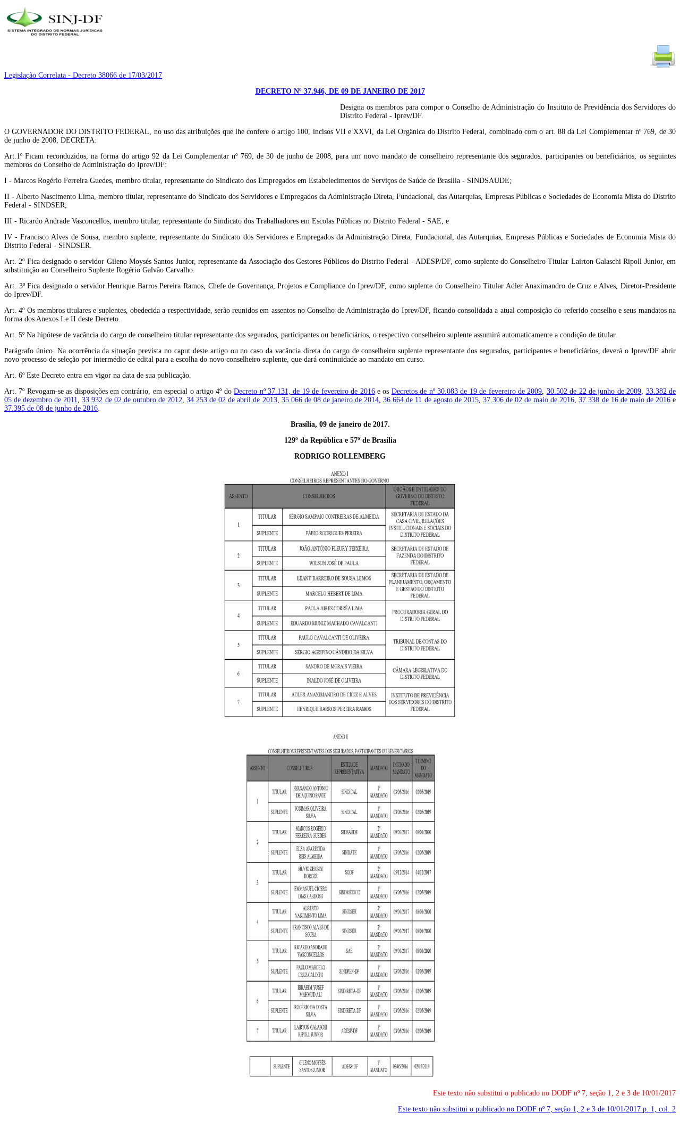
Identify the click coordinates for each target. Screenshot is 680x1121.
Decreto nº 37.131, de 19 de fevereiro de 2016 (304, 391)
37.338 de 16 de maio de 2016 (624, 400)
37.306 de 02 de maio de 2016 (529, 400)
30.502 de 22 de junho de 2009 (594, 391)
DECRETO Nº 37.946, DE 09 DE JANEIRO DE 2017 (340, 91)
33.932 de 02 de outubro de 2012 (132, 400)
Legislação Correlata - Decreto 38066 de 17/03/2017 (83, 75)
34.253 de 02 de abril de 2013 (231, 400)
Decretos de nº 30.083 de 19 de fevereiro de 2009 (467, 391)
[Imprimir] (663, 67)
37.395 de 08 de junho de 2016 (51, 408)
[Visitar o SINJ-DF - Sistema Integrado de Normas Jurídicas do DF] (56, 39)
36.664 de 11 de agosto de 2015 (431, 400)
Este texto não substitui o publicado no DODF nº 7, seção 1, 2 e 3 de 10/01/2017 (537, 1109)
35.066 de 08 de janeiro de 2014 (330, 400)
